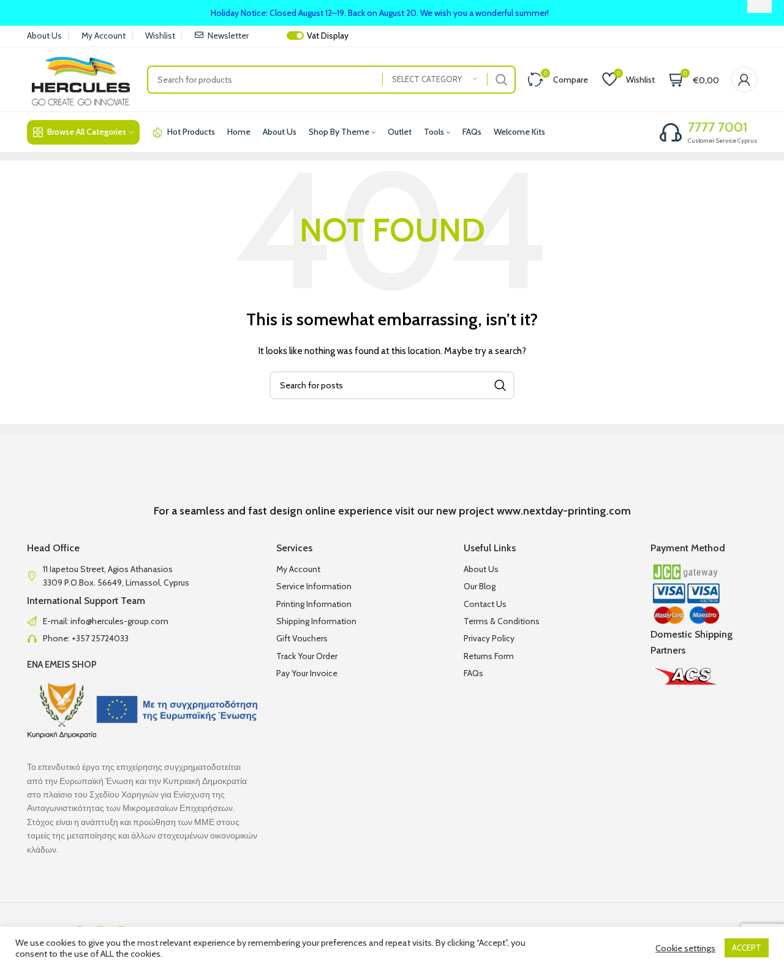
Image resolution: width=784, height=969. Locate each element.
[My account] (744, 79)
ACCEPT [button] (746, 947)
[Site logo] (81, 78)
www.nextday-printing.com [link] (564, 511)
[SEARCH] (502, 80)
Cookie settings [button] (685, 948)
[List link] (142, 621)
